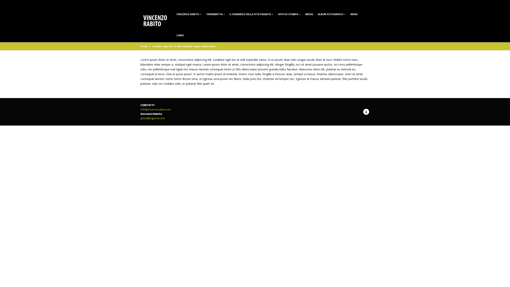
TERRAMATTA (214, 14)
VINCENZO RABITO (188, 14)
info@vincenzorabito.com (155, 109)
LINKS (180, 35)
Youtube (366, 112)
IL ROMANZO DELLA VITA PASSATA (250, 14)
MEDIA (309, 14)
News (354, 14)
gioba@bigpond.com (152, 118)
